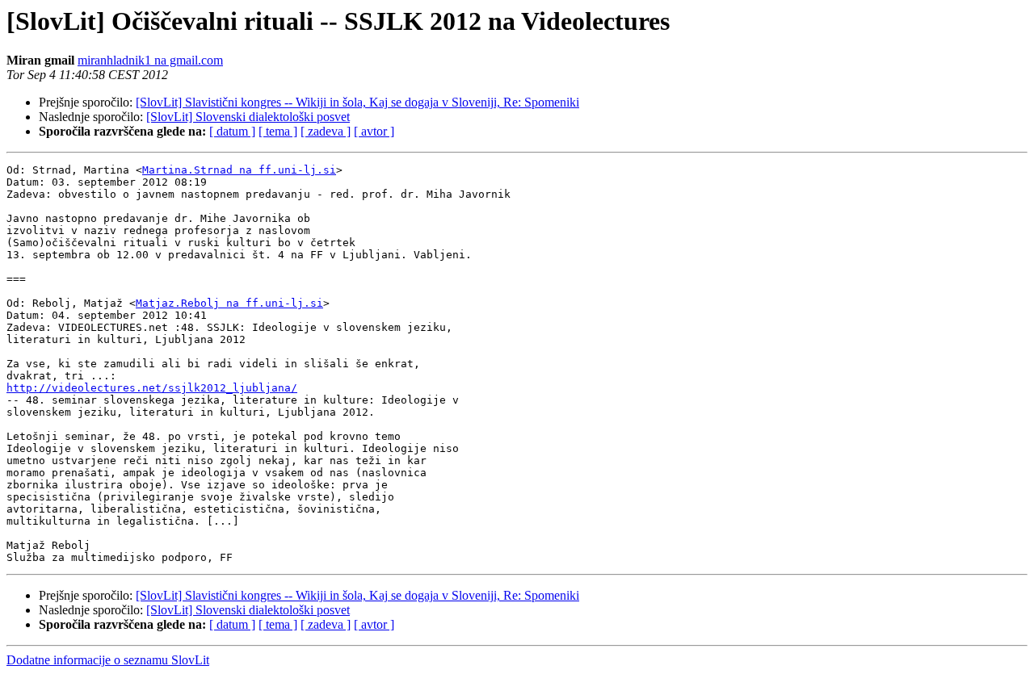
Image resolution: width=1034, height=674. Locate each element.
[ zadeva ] (326, 131)
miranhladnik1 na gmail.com (150, 60)
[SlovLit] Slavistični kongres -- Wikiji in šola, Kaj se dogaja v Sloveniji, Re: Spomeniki (357, 102)
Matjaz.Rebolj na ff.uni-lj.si (229, 303)
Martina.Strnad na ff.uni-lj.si (239, 170)
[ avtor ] (374, 131)
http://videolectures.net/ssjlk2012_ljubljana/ (151, 388)
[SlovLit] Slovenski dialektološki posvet (248, 116)
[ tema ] (277, 131)
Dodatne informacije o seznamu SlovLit (107, 660)
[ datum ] (232, 131)
